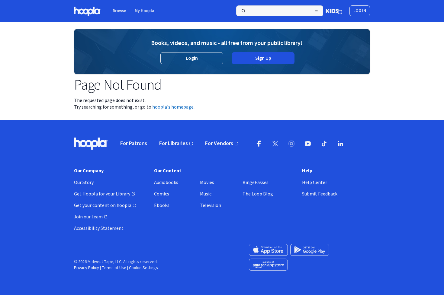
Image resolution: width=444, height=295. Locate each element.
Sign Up (263, 58)
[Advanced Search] (316, 11)
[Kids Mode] (334, 11)
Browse (119, 11)
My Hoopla (144, 11)
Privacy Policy (86, 268)
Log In (359, 11)
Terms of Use (114, 268)
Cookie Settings (143, 268)
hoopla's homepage (173, 107)
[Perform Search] (279, 10)
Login (192, 58)
